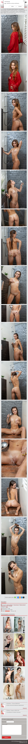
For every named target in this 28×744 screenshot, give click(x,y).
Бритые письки (22, 604)
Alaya (7, 607)
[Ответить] (25, 708)
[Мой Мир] (22, 597)
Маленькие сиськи (4, 605)
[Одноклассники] (20, 597)
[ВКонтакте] (18, 597)
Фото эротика (19, 741)
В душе (10, 605)
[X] (23, 597)
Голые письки (16, 604)
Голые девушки (10, 604)
